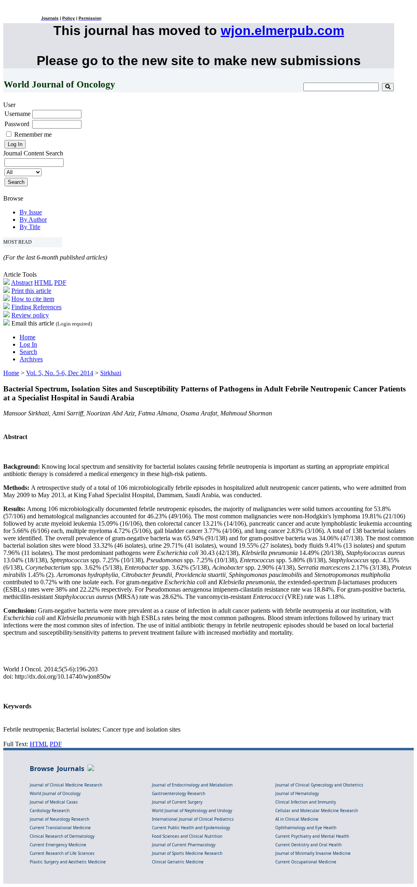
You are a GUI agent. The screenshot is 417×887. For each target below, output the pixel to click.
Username (17, 113)
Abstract (22, 282)
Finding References (36, 307)
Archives (31, 359)
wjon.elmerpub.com (282, 30)
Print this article (31, 290)
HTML (43, 282)
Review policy (30, 315)
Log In (28, 344)
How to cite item (32, 298)
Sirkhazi (110, 372)
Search (28, 351)
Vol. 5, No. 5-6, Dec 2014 (59, 372)
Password (16, 123)
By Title (30, 226)
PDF (60, 282)
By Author (33, 219)
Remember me (33, 134)
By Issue (31, 212)
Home (27, 337)
